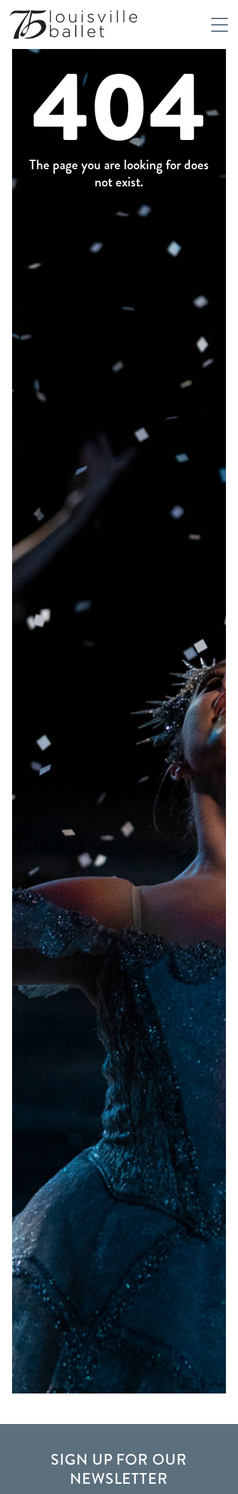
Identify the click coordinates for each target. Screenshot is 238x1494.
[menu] (219, 25)
